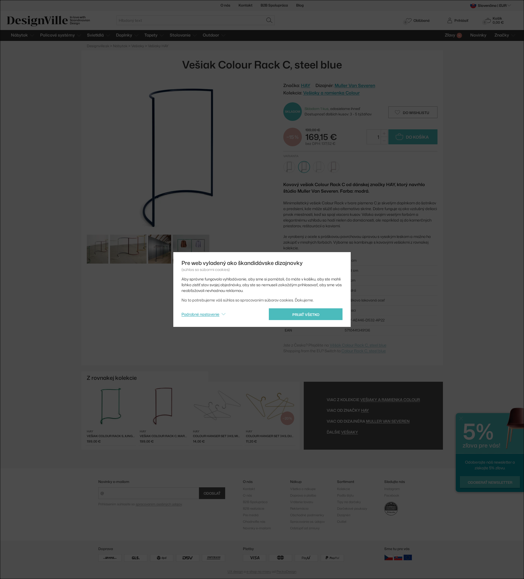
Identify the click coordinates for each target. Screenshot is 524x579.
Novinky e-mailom (113, 481)
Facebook (391, 495)
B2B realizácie (253, 508)
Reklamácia (299, 508)
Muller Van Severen (355, 85)
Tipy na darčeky (349, 502)
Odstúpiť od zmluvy (305, 528)
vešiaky (349, 432)
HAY (365, 410)
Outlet (341, 521)
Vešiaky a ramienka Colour (331, 93)
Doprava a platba (303, 495)
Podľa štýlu (345, 495)
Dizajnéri (343, 515)
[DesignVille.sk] (398, 557)
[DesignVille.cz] (388, 557)
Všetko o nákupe (302, 489)
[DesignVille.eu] (407, 557)
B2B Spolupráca (274, 5)
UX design (235, 571)
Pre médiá (250, 515)
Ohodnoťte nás (254, 521)
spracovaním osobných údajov (159, 504)
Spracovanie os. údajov (307, 521)
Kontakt (245, 5)
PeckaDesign (286, 571)
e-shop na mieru (258, 571)
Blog (300, 5)
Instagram (392, 489)
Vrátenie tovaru (301, 502)
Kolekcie (343, 489)
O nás (225, 5)
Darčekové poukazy (352, 508)
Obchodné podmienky (307, 515)
